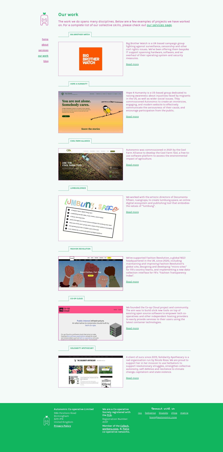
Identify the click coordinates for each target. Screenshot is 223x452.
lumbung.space (78, 188)
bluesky (163, 412)
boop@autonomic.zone (163, 417)
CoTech (124, 425)
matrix (184, 412)
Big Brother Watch (80, 34)
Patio (126, 428)
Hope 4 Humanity (78, 84)
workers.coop (110, 428)
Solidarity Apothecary (82, 348)
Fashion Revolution (80, 249)
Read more (132, 64)
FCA (109, 415)
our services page (159, 25)
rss (140, 412)
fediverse (150, 412)
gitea (174, 412)
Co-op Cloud (76, 298)
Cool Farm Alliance (80, 141)
